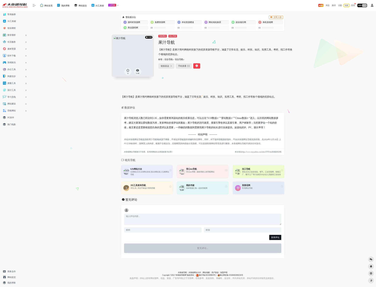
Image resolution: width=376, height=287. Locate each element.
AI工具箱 (99, 5)
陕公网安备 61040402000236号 (231, 275)
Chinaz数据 (241, 118)
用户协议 (215, 272)
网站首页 (48, 5)
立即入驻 (277, 17)
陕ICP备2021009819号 (207, 275)
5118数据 (212, 118)
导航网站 (162, 36)
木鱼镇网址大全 (195, 272)
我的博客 (65, 5)
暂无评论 (131, 199)
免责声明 (223, 272)
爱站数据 (226, 118)
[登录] (372, 6)
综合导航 (172, 36)
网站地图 (206, 272)
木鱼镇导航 (182, 272)
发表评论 (275, 237)
